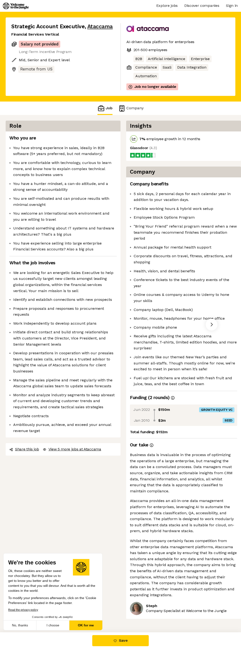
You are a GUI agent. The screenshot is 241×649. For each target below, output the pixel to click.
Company (135, 108)
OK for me (87, 625)
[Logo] (16, 6)
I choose (54, 625)
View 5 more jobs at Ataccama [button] (74, 449)
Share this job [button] (27, 449)
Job (109, 108)
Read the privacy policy (24, 610)
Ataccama (100, 26)
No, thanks (21, 625)
